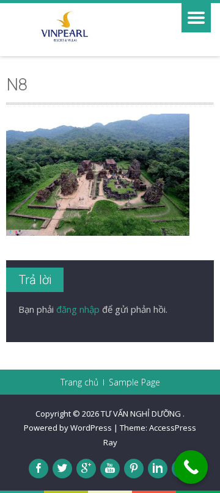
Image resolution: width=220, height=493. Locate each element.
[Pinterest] (134, 468)
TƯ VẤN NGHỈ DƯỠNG (142, 413)
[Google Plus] (86, 468)
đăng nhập (78, 309)
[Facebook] (38, 468)
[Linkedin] (157, 468)
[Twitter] (62, 468)
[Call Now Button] (191, 467)
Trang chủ (79, 382)
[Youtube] (110, 468)
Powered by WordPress (68, 427)
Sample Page (134, 382)
